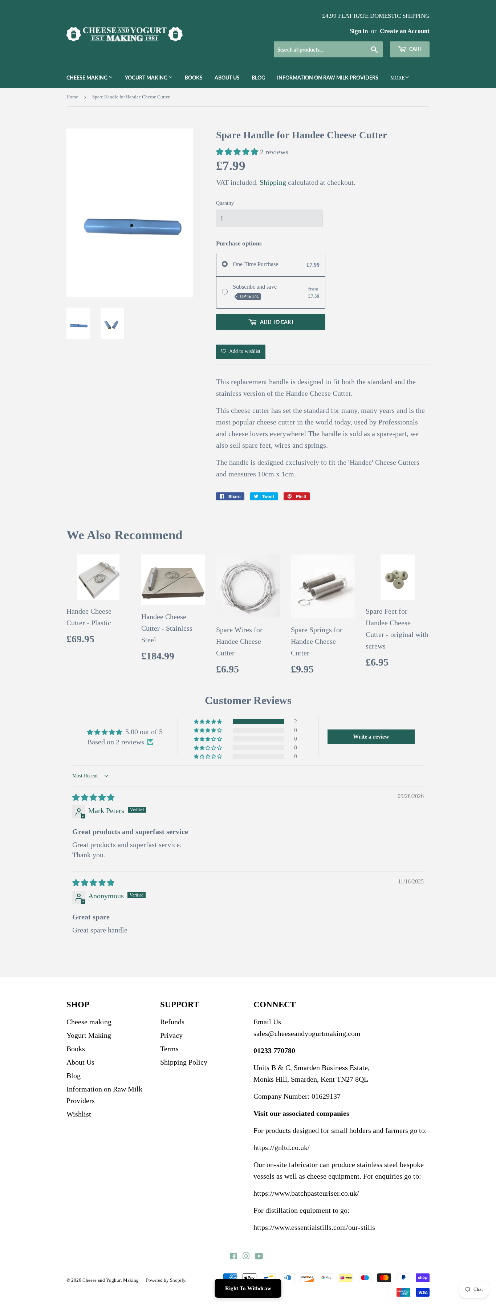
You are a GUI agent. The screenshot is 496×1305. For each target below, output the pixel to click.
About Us (227, 77)
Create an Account (405, 31)
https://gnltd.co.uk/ (281, 1147)
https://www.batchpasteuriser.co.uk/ (306, 1193)
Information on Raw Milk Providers (327, 77)
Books (194, 77)
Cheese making (87, 77)
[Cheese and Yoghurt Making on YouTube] (259, 1256)
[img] (93, 797)
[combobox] (328, 49)
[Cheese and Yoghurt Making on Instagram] (246, 1256)
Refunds (172, 1022)
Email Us (267, 1022)
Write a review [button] (371, 736)
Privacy (171, 1035)
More (397, 78)
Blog (258, 77)
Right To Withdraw (248, 1288)
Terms (169, 1049)
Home (72, 96)
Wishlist (78, 1114)
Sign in (359, 31)
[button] (238, 152)
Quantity (225, 203)
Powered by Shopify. (166, 1280)
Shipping (273, 182)
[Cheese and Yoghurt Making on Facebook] (233, 1256)
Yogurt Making (146, 77)
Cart (415, 49)
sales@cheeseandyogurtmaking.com (307, 1033)
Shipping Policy (183, 1062)
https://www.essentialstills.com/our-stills (314, 1227)
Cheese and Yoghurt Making (110, 1280)
